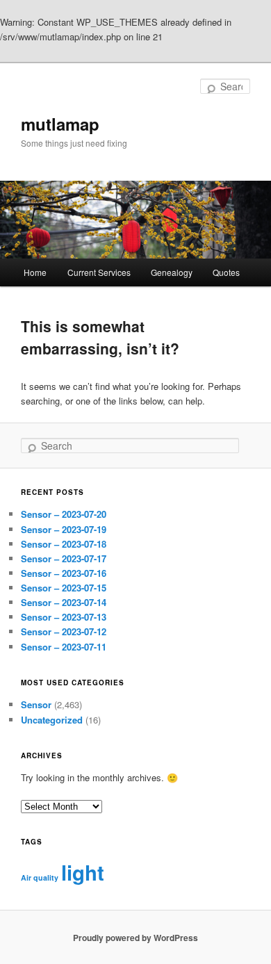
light (82, 872)
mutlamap (60, 124)
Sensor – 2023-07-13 (63, 616)
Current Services (99, 272)
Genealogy (171, 272)
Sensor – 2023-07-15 (63, 587)
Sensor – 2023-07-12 (63, 631)
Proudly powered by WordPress (135, 937)
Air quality (39, 877)
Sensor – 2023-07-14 (63, 602)
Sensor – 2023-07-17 (63, 558)
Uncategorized (52, 719)
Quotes (226, 272)
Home (35, 272)
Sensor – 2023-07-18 (63, 543)
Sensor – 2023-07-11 (63, 646)
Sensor (36, 704)
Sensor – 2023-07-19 (63, 529)
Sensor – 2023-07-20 (63, 514)
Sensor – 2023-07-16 (63, 573)
